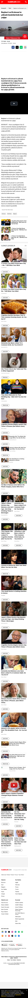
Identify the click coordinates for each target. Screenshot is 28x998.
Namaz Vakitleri (5, 904)
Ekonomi (3, 882)
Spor (2, 884)
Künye (16, 874)
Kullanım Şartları (19, 902)
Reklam (8, 874)
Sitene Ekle (18, 923)
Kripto (2, 891)
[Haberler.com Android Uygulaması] (12, 945)
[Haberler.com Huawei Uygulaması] (19, 945)
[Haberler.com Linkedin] (15, 932)
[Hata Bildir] (16, 963)
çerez (7, 992)
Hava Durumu (4, 902)
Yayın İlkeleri (21, 874)
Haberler (3, 880)
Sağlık (16, 882)
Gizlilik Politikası (19, 904)
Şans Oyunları (4, 909)
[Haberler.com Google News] (2, 932)
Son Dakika (4, 889)
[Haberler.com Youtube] (9, 936)
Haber (8, 960)
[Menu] (2, 2)
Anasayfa (3, 8)
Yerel (10, 8)
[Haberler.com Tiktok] (12, 936)
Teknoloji (17, 884)
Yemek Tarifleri (4, 914)
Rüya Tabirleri (4, 911)
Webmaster (18, 916)
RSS (16, 921)
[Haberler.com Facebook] (6, 932)
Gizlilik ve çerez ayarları (8, 963)
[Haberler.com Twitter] (9, 932)
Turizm (17, 889)
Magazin (3, 887)
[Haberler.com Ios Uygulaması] (4, 945)
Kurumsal (17, 900)
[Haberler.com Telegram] (15, 936)
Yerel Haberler (18, 893)
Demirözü (9, 213)
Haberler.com (4, 900)
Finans (16, 887)
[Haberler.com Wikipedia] (6, 936)
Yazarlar (17, 891)
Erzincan (4, 213)
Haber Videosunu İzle (13, 38)
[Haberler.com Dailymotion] (19, 936)
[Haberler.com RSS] (2, 936)
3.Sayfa (3, 893)
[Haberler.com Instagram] (12, 932)
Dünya (2, 896)
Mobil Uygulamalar (19, 919)
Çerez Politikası (19, 907)
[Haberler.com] (6, 870)
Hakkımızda (3, 874)
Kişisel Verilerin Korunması (19, 910)
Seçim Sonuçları (5, 907)
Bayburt (15, 213)
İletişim (12, 874)
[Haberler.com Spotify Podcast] (22, 932)
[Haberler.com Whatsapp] (19, 932)
